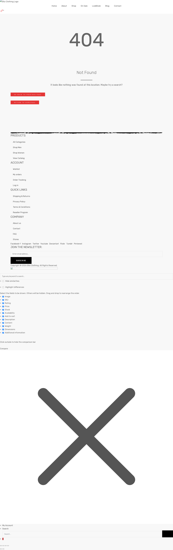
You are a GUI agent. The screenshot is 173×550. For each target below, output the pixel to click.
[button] (28, 94)
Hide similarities (12, 281)
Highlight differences (14, 287)
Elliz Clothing (33, 265)
